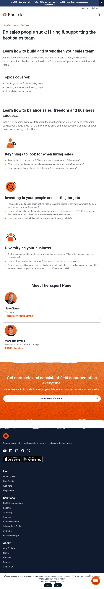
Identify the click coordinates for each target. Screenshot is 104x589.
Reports (7, 508)
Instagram (16, 450)
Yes (47, 585)
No (58, 585)
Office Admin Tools (12, 526)
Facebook (22, 450)
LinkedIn (10, 450)
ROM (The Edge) (11, 535)
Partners (7, 557)
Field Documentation (13, 503)
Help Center (8, 490)
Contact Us (8, 566)
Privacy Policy (58, 579)
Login (97, 8)
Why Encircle (9, 548)
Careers (7, 562)
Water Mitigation (11, 521)
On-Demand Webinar (16, 25)
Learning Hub (9, 476)
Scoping (7, 517)
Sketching (7, 512)
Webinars (7, 486)
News (6, 553)
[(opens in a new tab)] (12, 459)
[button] (101, 2)
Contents (7, 531)
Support (85, 8)
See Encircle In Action (51, 398)
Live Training (9, 481)
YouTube (4, 450)
